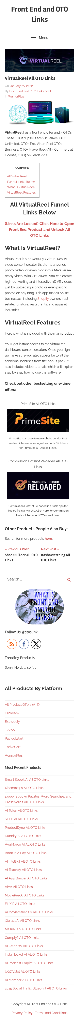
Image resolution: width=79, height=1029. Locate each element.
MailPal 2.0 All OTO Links (23, 929)
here (48, 539)
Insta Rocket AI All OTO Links (26, 954)
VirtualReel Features (21, 192)
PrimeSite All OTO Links (38, 404)
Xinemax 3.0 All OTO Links (24, 788)
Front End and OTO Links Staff (30, 91)
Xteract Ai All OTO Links (22, 921)
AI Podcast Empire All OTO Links (29, 963)
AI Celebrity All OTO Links (24, 946)
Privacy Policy (22, 1013)
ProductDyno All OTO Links (25, 828)
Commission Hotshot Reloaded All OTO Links (38, 464)
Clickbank (12, 713)
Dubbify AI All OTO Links (23, 836)
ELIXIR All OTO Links (20, 904)
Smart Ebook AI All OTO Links (27, 780)
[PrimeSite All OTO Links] (38, 411)
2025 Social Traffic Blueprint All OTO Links (36, 988)
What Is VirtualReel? (21, 187)
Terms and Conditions (51, 1013)
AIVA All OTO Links (19, 887)
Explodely (12, 722)
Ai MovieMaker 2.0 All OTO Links (29, 912)
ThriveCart (12, 747)
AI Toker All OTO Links (21, 811)
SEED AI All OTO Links (21, 819)
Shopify (43, 299)
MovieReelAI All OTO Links (24, 895)
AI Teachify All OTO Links (23, 870)
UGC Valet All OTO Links (23, 971)
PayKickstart (14, 738)
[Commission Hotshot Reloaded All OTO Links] (38, 474)
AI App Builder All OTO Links (26, 878)
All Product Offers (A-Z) (22, 705)
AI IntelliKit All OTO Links (23, 861)
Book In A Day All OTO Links (26, 853)
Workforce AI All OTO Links (25, 844)
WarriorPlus (16, 96)
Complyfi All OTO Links (22, 938)
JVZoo (10, 730)
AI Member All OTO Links (23, 980)
